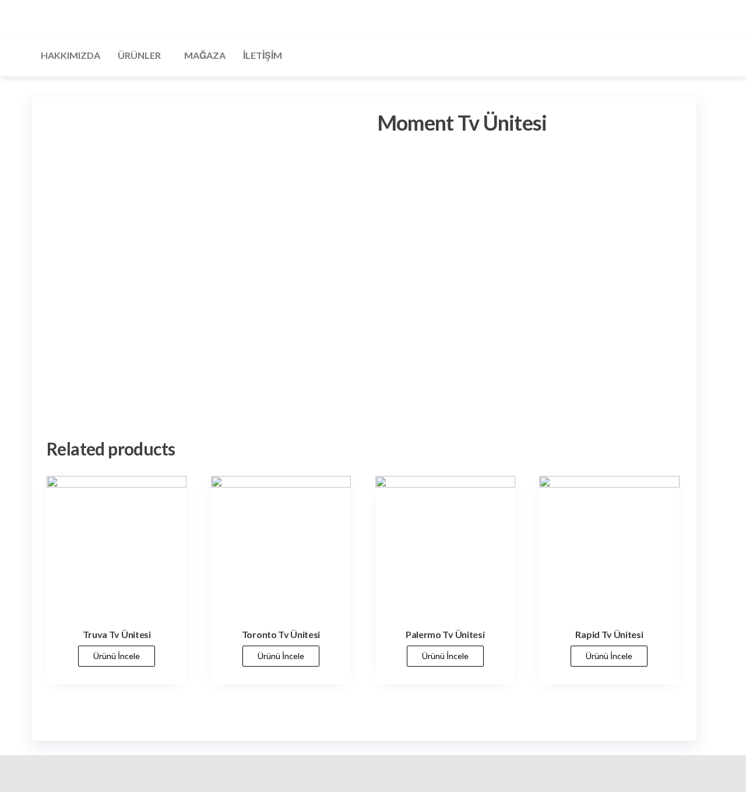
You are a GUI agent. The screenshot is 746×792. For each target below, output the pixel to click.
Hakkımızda (70, 55)
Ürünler (139, 55)
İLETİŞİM (262, 55)
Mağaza (205, 55)
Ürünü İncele (116, 656)
